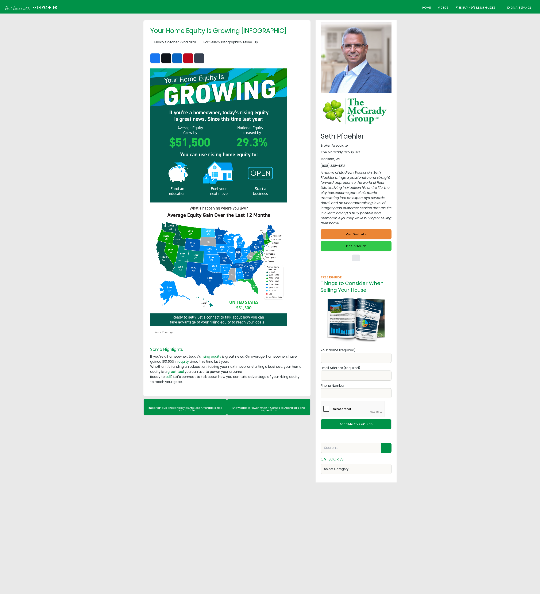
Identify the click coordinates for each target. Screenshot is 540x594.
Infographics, (231, 42)
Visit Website (356, 234)
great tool (175, 371)
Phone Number (333, 385)
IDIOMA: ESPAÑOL (519, 7)
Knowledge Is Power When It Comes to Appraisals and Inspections (268, 409)
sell (168, 376)
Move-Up (250, 42)
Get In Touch (356, 246)
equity (183, 361)
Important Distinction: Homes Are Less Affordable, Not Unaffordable (185, 409)
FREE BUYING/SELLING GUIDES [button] (475, 7)
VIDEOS (443, 7)
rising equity (211, 356)
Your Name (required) (338, 350)
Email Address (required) (340, 367)
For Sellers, (212, 42)
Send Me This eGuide (356, 424)
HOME (426, 7)
